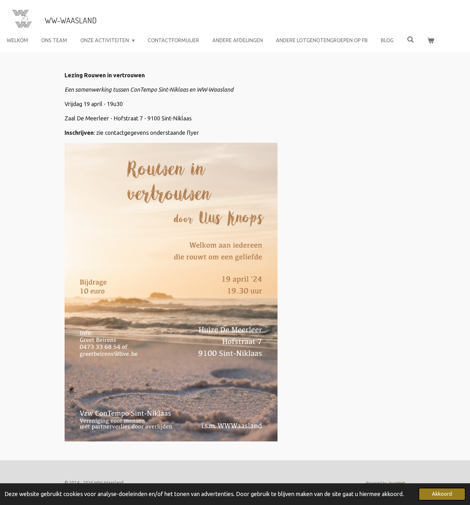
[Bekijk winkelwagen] (430, 40)
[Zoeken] (410, 39)
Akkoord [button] (442, 494)
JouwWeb (396, 483)
